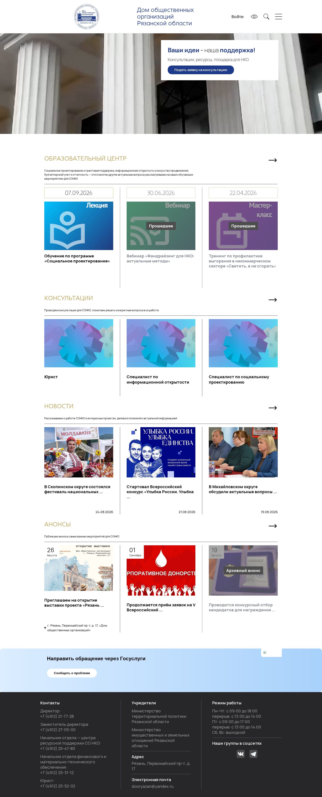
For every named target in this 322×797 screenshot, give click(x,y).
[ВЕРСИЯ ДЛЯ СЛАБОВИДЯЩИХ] (254, 16)
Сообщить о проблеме (72, 673)
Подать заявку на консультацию (200, 70)
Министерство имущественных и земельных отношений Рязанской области (161, 737)
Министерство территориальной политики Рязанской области (159, 716)
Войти (237, 16)
